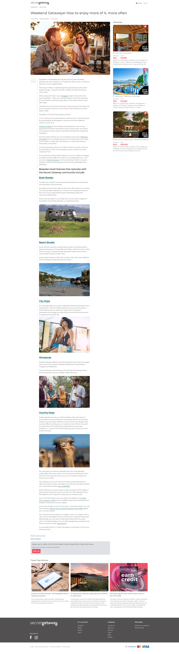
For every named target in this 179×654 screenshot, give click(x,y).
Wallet (80, 628)
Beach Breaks (47, 242)
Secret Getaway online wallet (72, 508)
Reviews (110, 630)
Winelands (45, 357)
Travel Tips (42, 7)
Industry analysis (45, 126)
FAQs (109, 632)
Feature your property (142, 625)
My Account (61, 523)
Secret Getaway (53, 160)
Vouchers (81, 625)
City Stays (44, 301)
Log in (80, 632)
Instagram (64, 96)
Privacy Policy (66, 646)
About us (111, 628)
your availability (64, 486)
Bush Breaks (46, 177)
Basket (80, 630)
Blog (109, 635)
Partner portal (139, 628)
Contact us (111, 625)
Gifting (110, 637)
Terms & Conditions (55, 646)
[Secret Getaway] (40, 3)
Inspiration (34, 7)
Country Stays (47, 412)
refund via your (55, 508)
